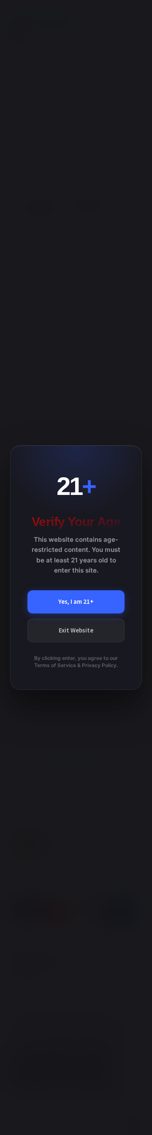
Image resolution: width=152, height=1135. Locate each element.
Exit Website (76, 630)
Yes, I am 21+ (76, 601)
